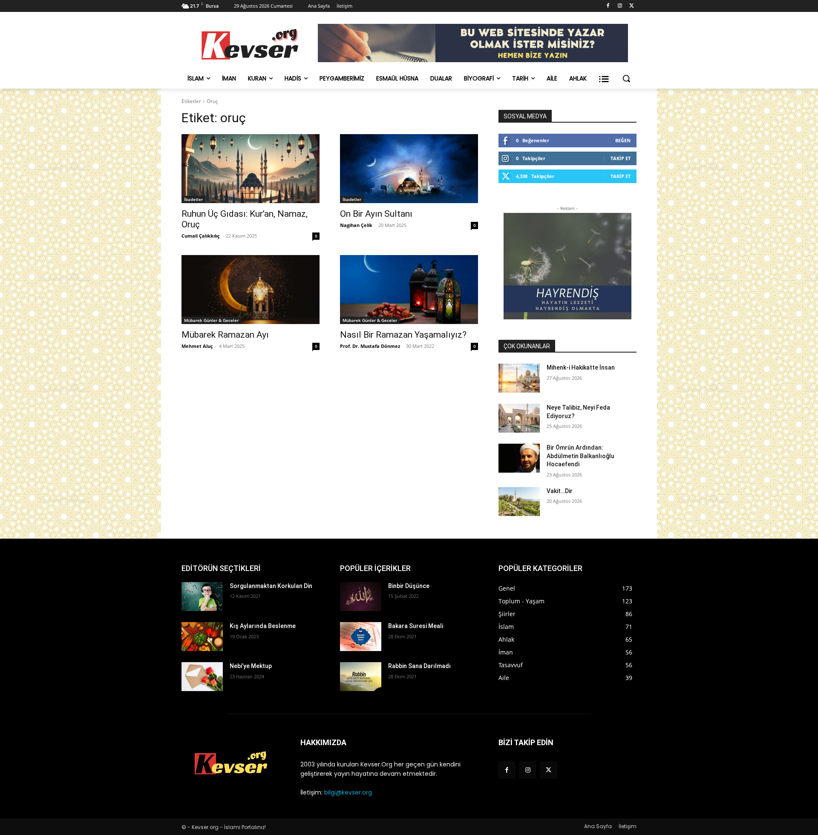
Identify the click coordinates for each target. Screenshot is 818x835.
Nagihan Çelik (356, 225)
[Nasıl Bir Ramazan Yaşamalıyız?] (409, 289)
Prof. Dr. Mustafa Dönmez (370, 346)
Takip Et (621, 158)
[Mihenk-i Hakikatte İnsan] (519, 378)
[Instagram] (620, 6)
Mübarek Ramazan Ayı (225, 335)
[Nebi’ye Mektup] (202, 676)
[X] (632, 6)
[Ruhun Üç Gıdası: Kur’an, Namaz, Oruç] (250, 168)
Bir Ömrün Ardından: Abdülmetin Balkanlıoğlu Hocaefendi (580, 456)
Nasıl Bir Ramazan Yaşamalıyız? (403, 335)
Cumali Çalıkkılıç (200, 235)
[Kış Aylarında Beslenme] (202, 636)
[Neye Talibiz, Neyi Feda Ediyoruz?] (519, 418)
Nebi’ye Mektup (251, 666)
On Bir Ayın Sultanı (376, 214)
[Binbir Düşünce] (360, 596)
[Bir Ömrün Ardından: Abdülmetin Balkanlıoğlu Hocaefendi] (519, 458)
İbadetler (193, 199)
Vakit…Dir (560, 491)
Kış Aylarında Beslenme (263, 626)
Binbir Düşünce (408, 585)
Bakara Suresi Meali (415, 626)
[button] (626, 78)
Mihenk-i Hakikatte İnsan (581, 367)
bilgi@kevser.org (348, 792)
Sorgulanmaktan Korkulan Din (271, 585)
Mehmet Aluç (197, 346)
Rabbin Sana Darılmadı (419, 666)
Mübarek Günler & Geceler (211, 320)
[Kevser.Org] (249, 44)
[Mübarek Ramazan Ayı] (250, 289)
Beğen (623, 140)
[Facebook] (608, 6)
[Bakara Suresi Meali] (360, 636)
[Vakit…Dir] (519, 501)
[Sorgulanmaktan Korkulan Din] (202, 596)
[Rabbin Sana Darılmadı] (360, 676)
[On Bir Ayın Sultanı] (409, 168)
